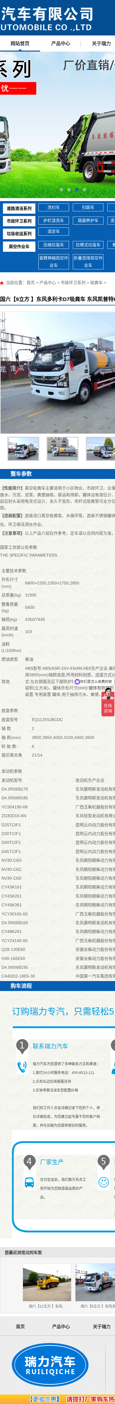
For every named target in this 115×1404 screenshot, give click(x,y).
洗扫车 (53, 207)
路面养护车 (88, 220)
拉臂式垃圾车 (88, 244)
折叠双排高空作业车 (88, 262)
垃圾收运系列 (19, 233)
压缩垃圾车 (53, 244)
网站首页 (20, 43)
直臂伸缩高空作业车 (53, 262)
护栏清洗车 (53, 220)
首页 (31, 282)
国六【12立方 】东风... (47, 1306)
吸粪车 (96, 282)
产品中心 (60, 43)
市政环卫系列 (19, 221)
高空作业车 (19, 246)
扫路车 (88, 207)
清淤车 (53, 231)
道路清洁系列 (19, 208)
